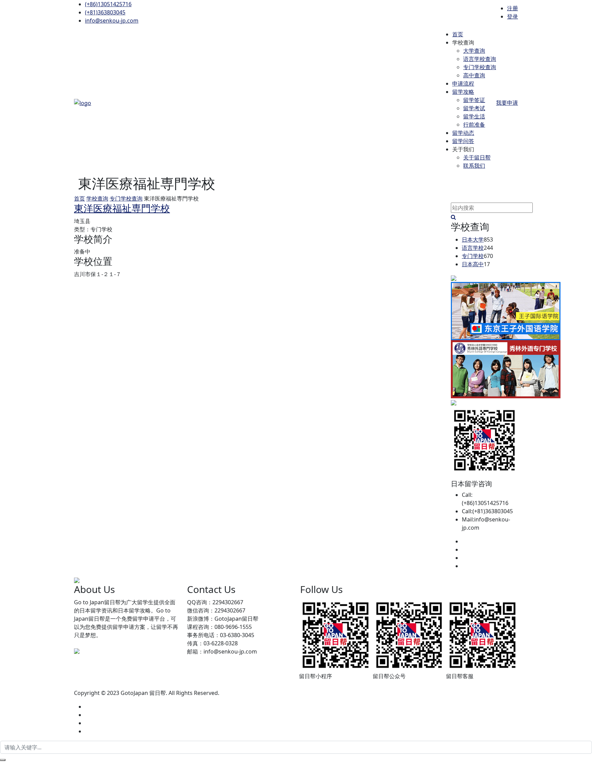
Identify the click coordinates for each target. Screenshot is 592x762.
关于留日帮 (477, 157)
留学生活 (474, 116)
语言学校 (473, 247)
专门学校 (473, 256)
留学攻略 (463, 91)
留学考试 (474, 108)
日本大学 (473, 239)
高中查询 (474, 75)
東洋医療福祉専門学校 (122, 208)
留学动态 (463, 133)
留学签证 (474, 100)
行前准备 (474, 124)
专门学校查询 (479, 67)
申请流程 (463, 83)
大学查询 (474, 50)
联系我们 (474, 165)
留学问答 (463, 141)
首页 (457, 34)
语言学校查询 (479, 59)
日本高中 (473, 264)
